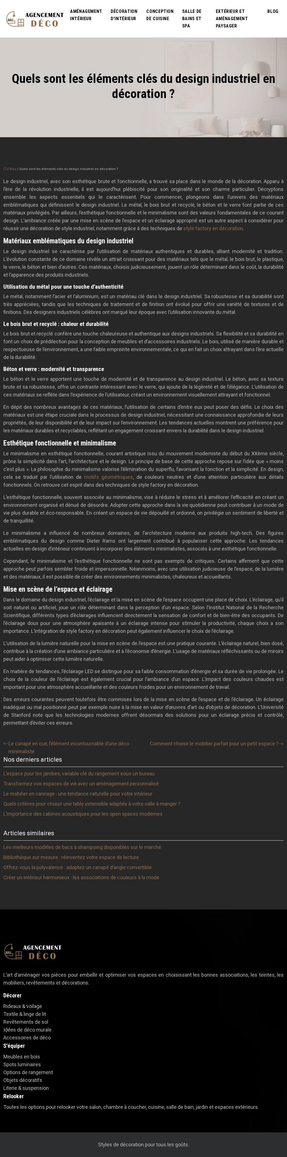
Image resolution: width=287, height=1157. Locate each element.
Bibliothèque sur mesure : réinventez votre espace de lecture (71, 857)
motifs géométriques (108, 477)
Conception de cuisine (159, 15)
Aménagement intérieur (86, 15)
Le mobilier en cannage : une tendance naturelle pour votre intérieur (77, 794)
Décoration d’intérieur (124, 15)
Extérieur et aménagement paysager (232, 19)
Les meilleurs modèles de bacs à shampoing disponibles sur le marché (82, 847)
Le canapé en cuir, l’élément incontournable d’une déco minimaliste (68, 747)
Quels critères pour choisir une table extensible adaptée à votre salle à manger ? (91, 804)
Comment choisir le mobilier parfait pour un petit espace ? (214, 744)
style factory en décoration (213, 228)
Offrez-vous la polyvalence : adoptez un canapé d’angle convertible (77, 867)
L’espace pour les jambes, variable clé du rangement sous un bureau (79, 773)
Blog (273, 11)
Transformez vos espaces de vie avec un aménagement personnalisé (81, 784)
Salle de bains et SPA (192, 19)
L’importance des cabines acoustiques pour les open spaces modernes (83, 814)
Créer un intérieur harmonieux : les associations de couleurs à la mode (81, 877)
